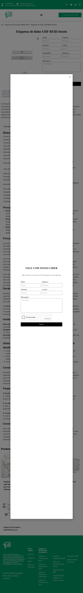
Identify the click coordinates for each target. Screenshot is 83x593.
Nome (23, 282)
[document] (41, 296)
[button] (70, 77)
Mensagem (25, 297)
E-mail (44, 290)
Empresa (45, 282)
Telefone (24, 290)
